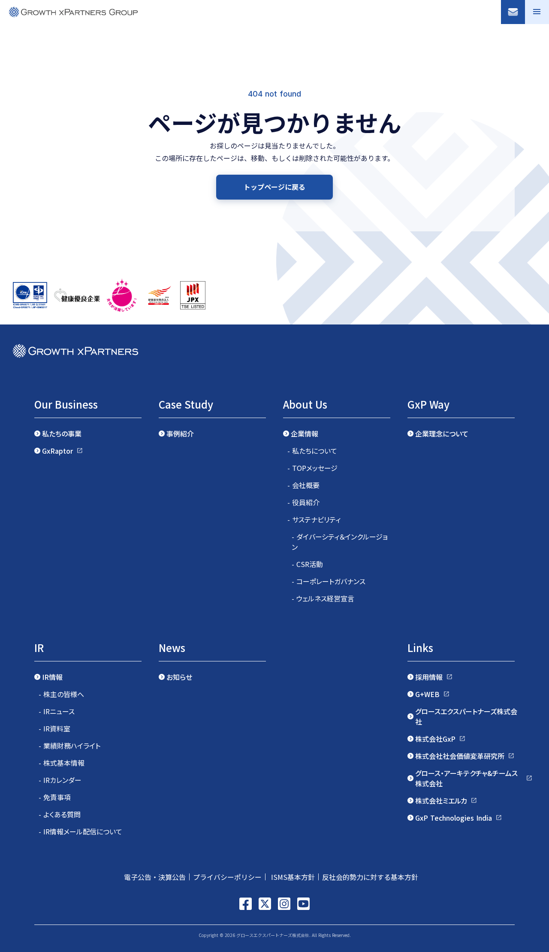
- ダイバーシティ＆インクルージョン (340, 541)
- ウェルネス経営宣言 (323, 598)
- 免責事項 (55, 797)
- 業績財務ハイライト (69, 745)
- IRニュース (57, 711)
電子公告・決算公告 (155, 877)
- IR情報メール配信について (80, 831)
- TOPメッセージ (312, 468)
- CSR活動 (307, 564)
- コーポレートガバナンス (328, 581)
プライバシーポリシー (227, 877)
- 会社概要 (303, 485)
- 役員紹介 (303, 502)
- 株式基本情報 (61, 763)
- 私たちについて (312, 451)
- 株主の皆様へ (61, 694)
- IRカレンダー (60, 780)
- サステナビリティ (314, 519)
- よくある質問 (60, 814)
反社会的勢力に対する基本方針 (373, 877)
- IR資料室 (54, 728)
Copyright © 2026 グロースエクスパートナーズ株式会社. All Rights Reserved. (275, 935)
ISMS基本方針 (292, 877)
